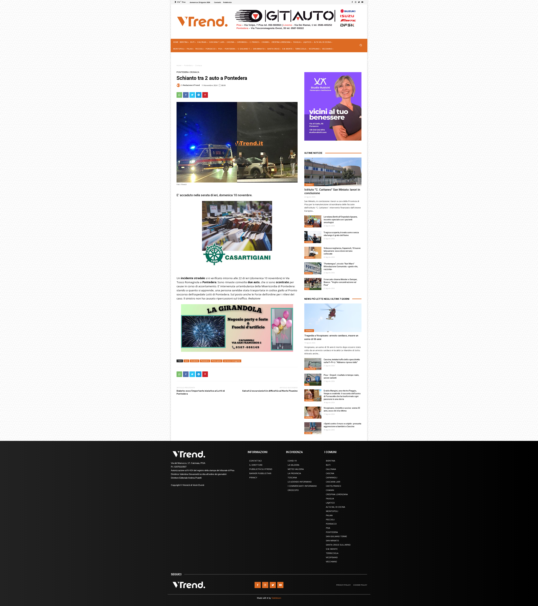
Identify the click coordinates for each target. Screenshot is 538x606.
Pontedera (188, 65)
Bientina (330, 460)
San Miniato (332, 540)
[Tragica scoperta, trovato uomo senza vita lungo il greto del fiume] (312, 237)
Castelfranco (333, 486)
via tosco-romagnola (232, 361)
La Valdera (293, 465)
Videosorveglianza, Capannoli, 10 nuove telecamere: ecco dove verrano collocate (342, 251)
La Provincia (310, 369)
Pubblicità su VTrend (260, 469)
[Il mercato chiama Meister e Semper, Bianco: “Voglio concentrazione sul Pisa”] (312, 284)
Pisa (307, 289)
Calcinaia (309, 400)
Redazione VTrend (191, 85)
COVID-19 (292, 460)
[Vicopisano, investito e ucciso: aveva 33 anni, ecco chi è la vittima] (312, 413)
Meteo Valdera (296, 469)
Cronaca (198, 65)
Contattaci (255, 460)
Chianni (330, 490)
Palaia (329, 515)
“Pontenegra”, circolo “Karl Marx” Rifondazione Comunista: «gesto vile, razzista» (341, 266)
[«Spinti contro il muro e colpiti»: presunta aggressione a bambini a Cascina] (312, 428)
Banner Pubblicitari (260, 473)
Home (179, 65)
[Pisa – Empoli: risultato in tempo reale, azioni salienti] (312, 380)
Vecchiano (331, 561)
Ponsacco (331, 523)
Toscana (308, 226)
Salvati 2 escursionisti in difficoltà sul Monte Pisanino (270, 391)
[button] (360, 45)
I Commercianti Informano (302, 486)
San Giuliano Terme (336, 536)
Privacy (253, 477)
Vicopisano (332, 557)
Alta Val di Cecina (335, 507)
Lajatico (330, 502)
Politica (308, 273)
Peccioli (330, 519)
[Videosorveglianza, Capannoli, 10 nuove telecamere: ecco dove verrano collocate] (312, 253)
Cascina (308, 433)
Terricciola (332, 553)
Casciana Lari (333, 481)
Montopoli (332, 511)
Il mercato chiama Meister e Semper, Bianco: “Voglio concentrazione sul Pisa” (340, 282)
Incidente (194, 361)
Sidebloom (276, 598)
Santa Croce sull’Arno (338, 544)
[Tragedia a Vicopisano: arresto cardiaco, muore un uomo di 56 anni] (332, 317)
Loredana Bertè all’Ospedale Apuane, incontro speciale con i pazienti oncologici (340, 220)
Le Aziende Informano (300, 481)
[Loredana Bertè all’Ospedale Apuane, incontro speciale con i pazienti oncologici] (312, 221)
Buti (328, 465)
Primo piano (216, 361)
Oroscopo (293, 490)
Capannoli (309, 258)
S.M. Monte (332, 549)
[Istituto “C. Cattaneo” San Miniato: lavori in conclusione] (332, 172)
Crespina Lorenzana (337, 494)
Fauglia (330, 498)
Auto (186, 361)
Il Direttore (255, 465)
